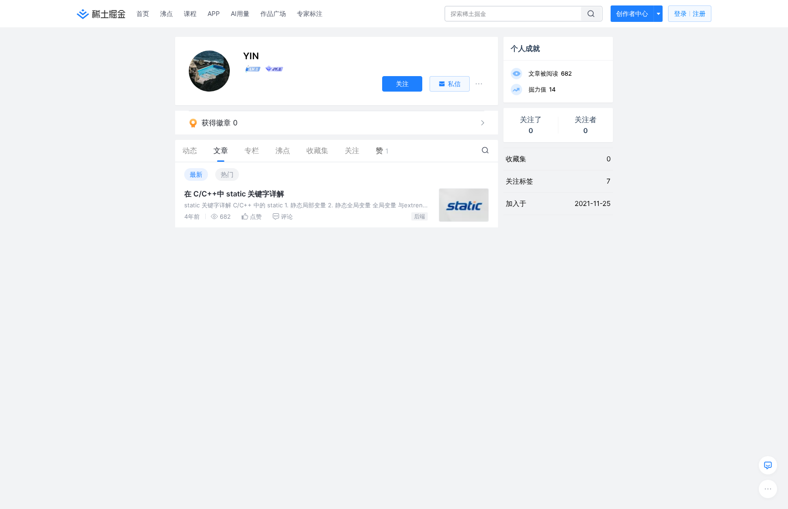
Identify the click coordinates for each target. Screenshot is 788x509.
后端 (419, 216)
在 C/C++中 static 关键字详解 (234, 193)
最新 (196, 174)
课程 (190, 13)
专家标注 (309, 13)
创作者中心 (632, 13)
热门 (227, 174)
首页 (142, 13)
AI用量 (240, 13)
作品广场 (273, 13)
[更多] (768, 489)
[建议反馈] (768, 465)
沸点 (166, 13)
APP (213, 13)
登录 (689, 13)
